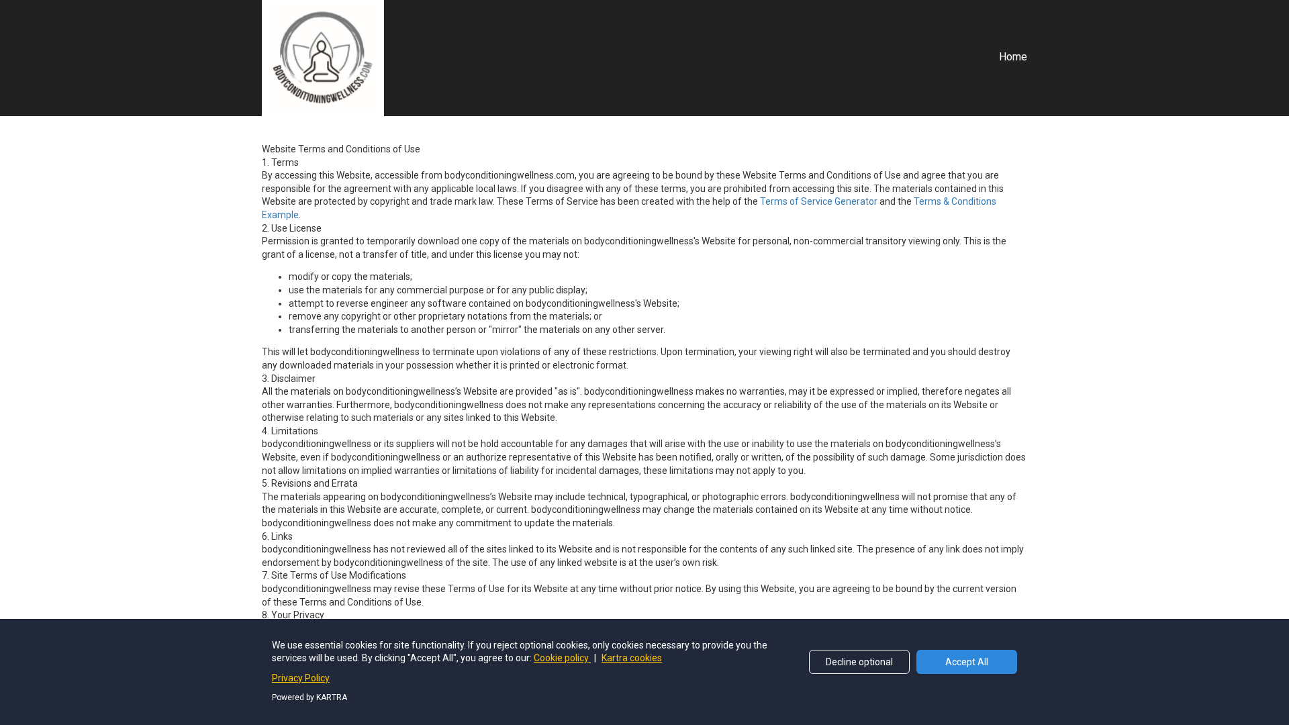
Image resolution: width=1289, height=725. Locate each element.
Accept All (966, 662)
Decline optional (859, 662)
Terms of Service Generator (818, 201)
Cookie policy (562, 657)
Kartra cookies (632, 657)
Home (1013, 56)
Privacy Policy (301, 678)
